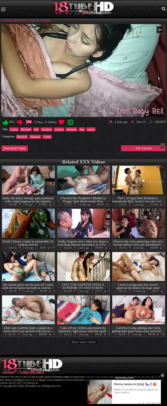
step (82, 129)
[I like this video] (5, 122)
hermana (71, 129)
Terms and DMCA (32, 372)
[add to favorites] (61, 122)
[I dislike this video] (19, 122)
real (36, 129)
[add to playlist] (70, 122)
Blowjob (26, 129)
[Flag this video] (29, 122)
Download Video (14, 148)
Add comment (149, 147)
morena (59, 129)
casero (90, 129)
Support (8, 372)
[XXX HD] (83, 9)
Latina (14, 129)
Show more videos (83, 342)
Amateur (47, 129)
